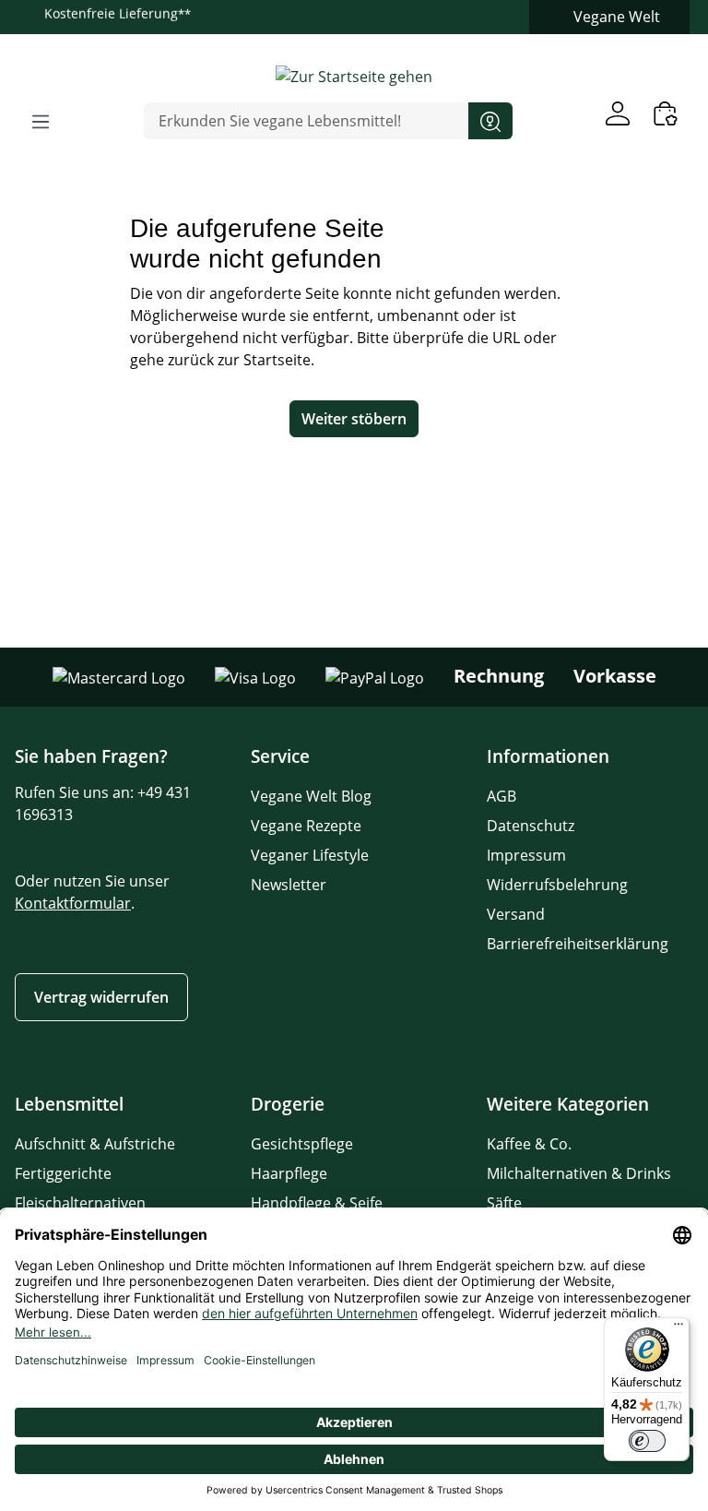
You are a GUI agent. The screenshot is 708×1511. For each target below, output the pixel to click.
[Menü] (40, 120)
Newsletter (288, 884)
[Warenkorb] (666, 113)
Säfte (504, 1203)
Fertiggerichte (63, 1173)
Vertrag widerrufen (101, 997)
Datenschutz (530, 825)
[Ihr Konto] (618, 113)
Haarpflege (289, 1173)
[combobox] (306, 120)
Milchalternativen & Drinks (579, 1173)
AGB (501, 796)
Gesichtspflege (302, 1144)
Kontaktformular (73, 903)
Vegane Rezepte (306, 825)
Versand (516, 914)
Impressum (526, 855)
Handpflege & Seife (317, 1203)
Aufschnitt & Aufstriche (95, 1144)
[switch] (647, 1441)
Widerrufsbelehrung (557, 884)
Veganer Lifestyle (310, 855)
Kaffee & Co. (529, 1144)
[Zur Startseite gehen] (354, 76)
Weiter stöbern (354, 419)
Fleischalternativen (80, 1203)
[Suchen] (490, 120)
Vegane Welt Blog (311, 796)
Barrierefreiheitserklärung (577, 944)
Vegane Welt (616, 16)
